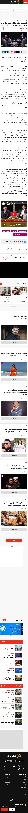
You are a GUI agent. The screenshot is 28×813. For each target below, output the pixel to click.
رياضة (24, 782)
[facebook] (23, 766)
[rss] (9, 769)
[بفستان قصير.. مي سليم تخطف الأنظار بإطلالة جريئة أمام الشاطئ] (14, 369)
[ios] (8, 761)
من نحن (8, 777)
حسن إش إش (6, 231)
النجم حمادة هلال (22, 231)
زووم (17, 20)
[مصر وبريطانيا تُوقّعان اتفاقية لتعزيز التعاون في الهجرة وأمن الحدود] (18, 670)
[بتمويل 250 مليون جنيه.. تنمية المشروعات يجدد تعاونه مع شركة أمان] (18, 648)
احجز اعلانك (7, 782)
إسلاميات (24, 795)
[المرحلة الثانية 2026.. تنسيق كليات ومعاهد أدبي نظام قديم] (18, 715)
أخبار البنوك (11, 646)
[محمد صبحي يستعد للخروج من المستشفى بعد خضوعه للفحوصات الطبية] (14, 408)
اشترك (4, 810)
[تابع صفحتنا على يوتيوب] (12, 52)
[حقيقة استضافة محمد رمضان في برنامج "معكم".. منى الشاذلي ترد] (14, 445)
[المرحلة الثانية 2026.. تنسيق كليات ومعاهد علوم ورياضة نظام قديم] (18, 722)
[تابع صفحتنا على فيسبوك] (20, 52)
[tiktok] (19, 769)
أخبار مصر (12, 653)
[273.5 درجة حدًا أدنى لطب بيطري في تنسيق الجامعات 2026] (18, 700)
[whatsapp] (4, 766)
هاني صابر (22, 28)
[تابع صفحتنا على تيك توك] (6, 52)
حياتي (25, 234)
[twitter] (19, 766)
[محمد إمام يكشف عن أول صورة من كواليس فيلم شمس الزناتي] (14, 519)
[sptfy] (14, 769)
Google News (8, 242)
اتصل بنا (8, 780)
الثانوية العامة (17, 686)
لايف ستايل (23, 785)
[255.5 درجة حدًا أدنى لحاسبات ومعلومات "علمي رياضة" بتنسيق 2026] (18, 692)
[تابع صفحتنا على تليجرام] (3, 52)
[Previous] (4, 284)
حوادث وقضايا (11, 661)
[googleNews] (4, 769)
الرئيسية (25, 20)
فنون (21, 20)
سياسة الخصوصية (6, 785)
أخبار (21, 641)
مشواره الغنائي (17, 234)
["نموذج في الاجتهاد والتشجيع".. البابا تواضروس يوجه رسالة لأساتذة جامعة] (18, 655)
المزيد (14, 540)
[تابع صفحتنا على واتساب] (9, 52)
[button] (25, 2)
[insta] (14, 766)
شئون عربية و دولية (9, 668)
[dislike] (4, 257)
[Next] (1, 284)
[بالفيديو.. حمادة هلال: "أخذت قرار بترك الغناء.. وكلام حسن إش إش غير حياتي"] (23, 249)
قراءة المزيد (14, 343)
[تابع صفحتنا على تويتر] (17, 52)
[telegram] (23, 769)
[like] (9, 257)
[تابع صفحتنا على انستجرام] (15, 52)
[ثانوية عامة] (11, 629)
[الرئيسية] (14, 2)
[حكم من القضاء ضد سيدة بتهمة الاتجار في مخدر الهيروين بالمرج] (18, 663)
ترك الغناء (14, 231)
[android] (19, 761)
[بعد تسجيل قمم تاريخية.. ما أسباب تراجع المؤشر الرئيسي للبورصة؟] (18, 678)
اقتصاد (12, 676)
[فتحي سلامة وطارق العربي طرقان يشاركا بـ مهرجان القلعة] (14, 482)
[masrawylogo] (14, 756)
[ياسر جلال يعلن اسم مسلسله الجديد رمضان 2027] (14, 332)
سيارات (24, 792)
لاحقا (12, 810)
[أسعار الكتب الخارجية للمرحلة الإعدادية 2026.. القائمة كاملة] (18, 707)
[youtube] (9, 766)
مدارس (12, 705)
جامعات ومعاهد (10, 690)
